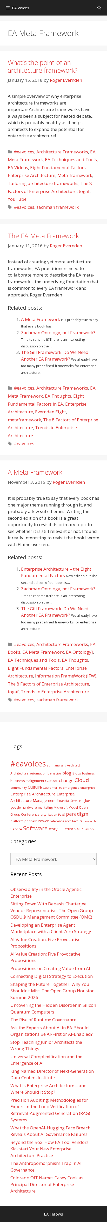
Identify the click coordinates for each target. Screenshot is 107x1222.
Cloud (82, 780)
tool (61, 829)
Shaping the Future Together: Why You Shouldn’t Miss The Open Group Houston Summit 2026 (52, 990)
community (18, 787)
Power (43, 820)
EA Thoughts (58, 396)
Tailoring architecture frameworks (43, 183)
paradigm (77, 813)
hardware (29, 807)
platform (16, 821)
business (88, 773)
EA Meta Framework (43, 652)
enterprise (87, 787)
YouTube (17, 199)
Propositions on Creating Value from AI (50, 968)
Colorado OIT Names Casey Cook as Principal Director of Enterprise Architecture (46, 1184)
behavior (54, 773)
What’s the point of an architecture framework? (42, 66)
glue (86, 800)
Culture (35, 787)
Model (73, 807)
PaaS (61, 814)
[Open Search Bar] (99, 8)
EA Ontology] (79, 652)
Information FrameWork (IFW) (65, 676)
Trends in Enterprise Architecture (55, 692)
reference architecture (66, 821)
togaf (84, 191)
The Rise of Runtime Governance (43, 1020)
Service (16, 829)
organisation (49, 814)
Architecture (19, 773)
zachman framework (57, 207)
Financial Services (69, 801)
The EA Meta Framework (43, 235)
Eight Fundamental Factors (58, 167)
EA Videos (18, 167)
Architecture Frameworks (62, 152)
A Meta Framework (41, 319)
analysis (60, 765)
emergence (71, 787)
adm (50, 765)
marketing (45, 807)
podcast (30, 821)
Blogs (76, 773)
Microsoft (61, 807)
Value (79, 828)
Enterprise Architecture (31, 175)
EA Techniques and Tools (71, 159)
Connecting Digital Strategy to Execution (51, 976)
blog (66, 773)
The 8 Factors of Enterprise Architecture (48, 684)
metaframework (24, 420)
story (53, 828)
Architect (73, 765)
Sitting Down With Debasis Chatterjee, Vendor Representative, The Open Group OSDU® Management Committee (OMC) (51, 910)
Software (35, 828)
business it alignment (27, 780)
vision (89, 829)
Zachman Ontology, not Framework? (58, 333)
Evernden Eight (50, 412)
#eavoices (24, 152)
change (66, 780)
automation (37, 773)
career (51, 780)
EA (60, 787)
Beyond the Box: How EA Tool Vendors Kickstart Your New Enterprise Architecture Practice (49, 1148)
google (15, 807)
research (90, 821)
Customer (50, 787)
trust (69, 828)
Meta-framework (74, 175)
